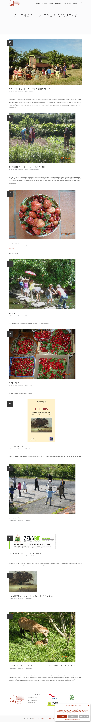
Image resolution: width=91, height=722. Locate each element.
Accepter (62, 716)
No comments (21, 91)
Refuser (73, 716)
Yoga (12, 313)
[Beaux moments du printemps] (45, 61)
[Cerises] (42, 354)
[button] (88, 705)
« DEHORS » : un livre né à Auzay (31, 596)
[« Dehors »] (41, 420)
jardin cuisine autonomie (34, 169)
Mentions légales (37, 718)
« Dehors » (16, 446)
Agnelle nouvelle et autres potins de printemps (43, 665)
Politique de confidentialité (48, 718)
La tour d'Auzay (13, 91)
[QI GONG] (42, 488)
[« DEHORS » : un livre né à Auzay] (23, 581)
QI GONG (14, 517)
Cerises (14, 383)
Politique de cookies (69, 719)
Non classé (31, 555)
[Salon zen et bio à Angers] (32, 541)
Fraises (14, 243)
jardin (30, 245)
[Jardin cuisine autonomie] (42, 138)
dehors (30, 448)
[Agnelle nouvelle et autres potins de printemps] (42, 636)
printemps (31, 91)
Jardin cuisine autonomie (27, 167)
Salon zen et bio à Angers (27, 553)
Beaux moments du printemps (29, 89)
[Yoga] (42, 284)
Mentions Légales (76, 719)
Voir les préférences (83, 716)
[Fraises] (42, 214)
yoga (30, 315)
